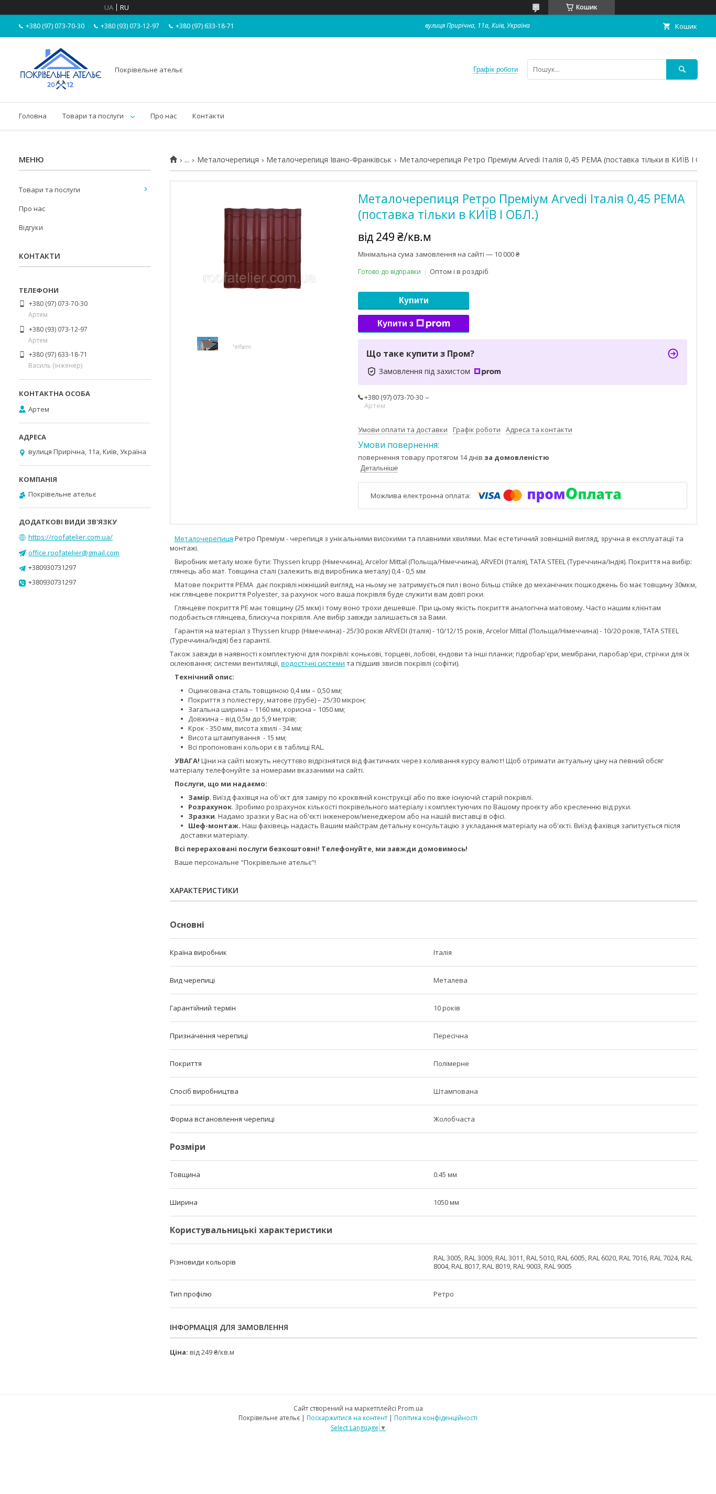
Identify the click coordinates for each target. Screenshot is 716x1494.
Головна (33, 115)
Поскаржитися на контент (347, 1417)
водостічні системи (313, 663)
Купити (414, 300)
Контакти (208, 115)
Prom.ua (410, 1408)
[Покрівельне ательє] (61, 88)
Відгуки (31, 227)
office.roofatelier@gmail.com (74, 552)
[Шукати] (682, 69)
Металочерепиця (228, 160)
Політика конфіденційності (436, 1417)
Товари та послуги (93, 115)
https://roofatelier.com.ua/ (70, 537)
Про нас (163, 115)
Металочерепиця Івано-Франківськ (329, 160)
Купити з (395, 323)
